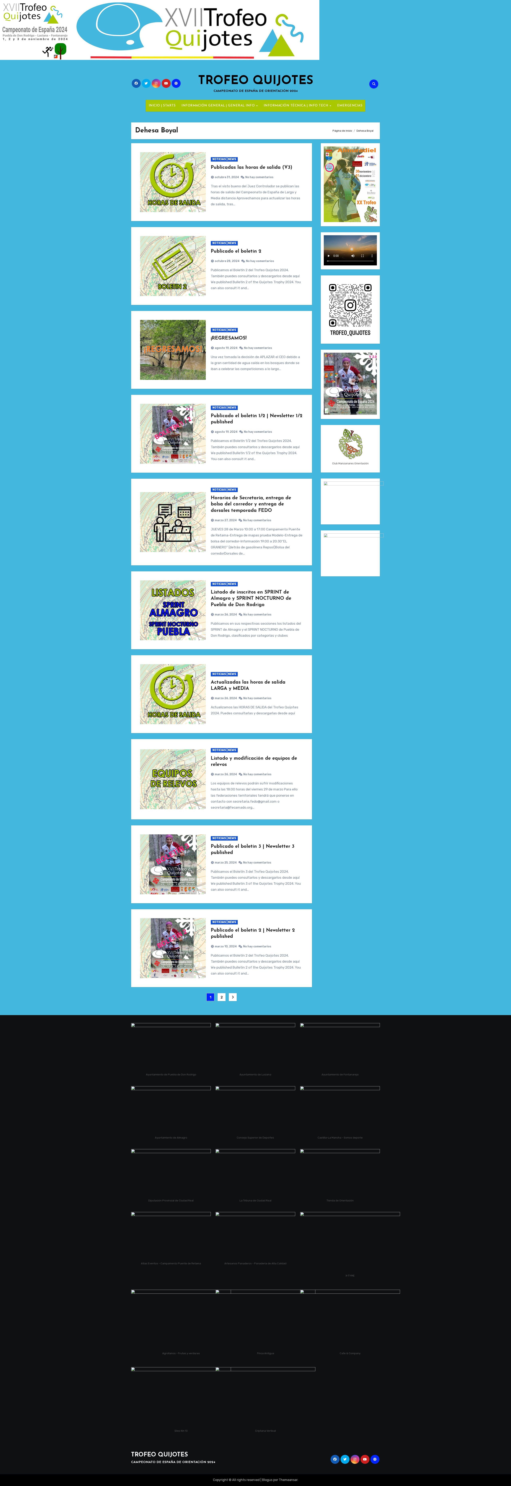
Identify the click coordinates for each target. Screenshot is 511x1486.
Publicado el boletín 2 (236, 251)
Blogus (267, 1480)
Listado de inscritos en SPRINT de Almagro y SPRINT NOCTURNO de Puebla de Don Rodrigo (251, 598)
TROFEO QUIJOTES (255, 81)
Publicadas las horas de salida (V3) (251, 167)
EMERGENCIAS (349, 105)
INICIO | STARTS (162, 105)
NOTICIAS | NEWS (224, 159)
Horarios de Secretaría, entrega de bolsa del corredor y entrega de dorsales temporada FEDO (251, 504)
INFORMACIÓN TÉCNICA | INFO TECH (296, 105)
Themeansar (288, 1480)
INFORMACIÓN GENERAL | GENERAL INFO (218, 105)
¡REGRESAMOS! (229, 338)
